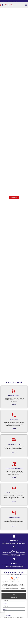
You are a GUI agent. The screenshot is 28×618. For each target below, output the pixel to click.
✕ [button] (25, 576)
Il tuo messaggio (7, 615)
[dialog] (14, 587)
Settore (5, 609)
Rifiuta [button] (14, 594)
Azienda (5, 603)
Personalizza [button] (14, 597)
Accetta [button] (14, 591)
